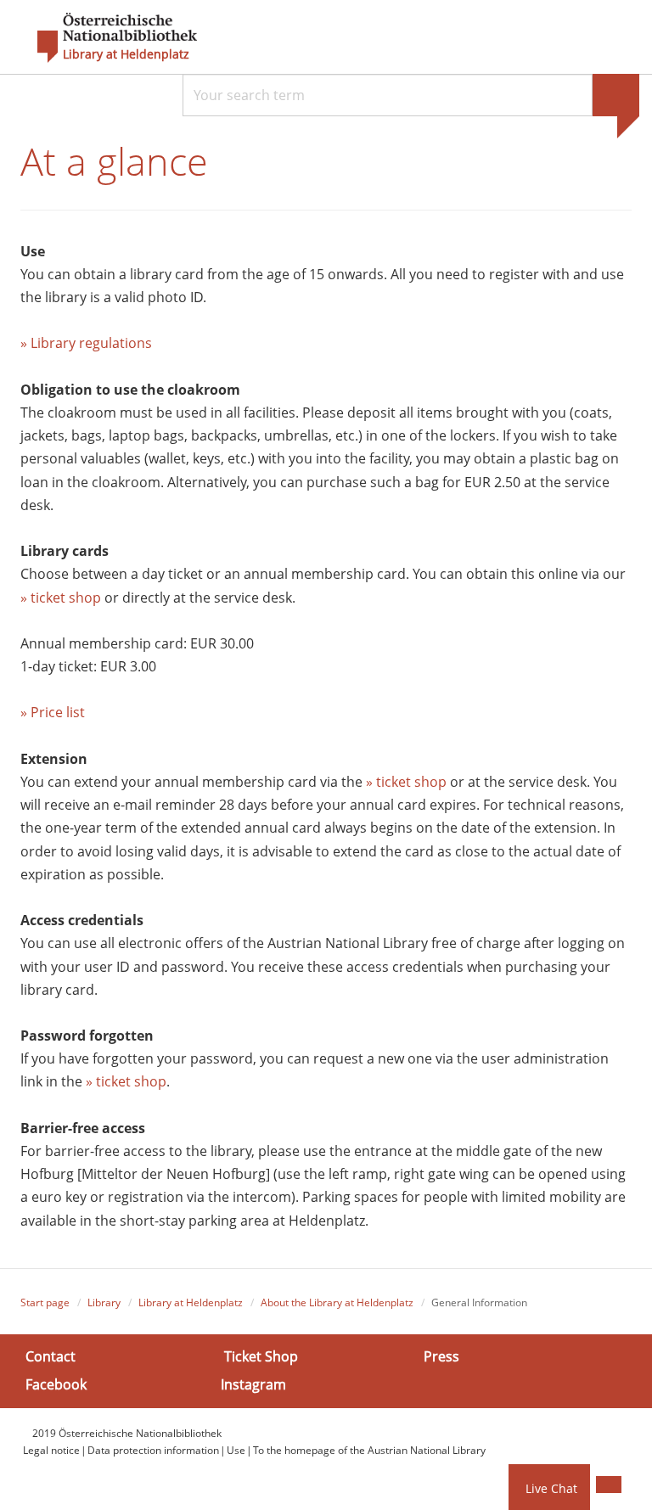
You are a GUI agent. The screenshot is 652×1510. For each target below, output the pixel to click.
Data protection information (153, 1450)
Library (104, 1302)
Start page (45, 1302)
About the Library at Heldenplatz (337, 1302)
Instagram (253, 1384)
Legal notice (51, 1450)
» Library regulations (86, 343)
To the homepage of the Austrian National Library (369, 1450)
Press (441, 1356)
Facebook (56, 1384)
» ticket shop (60, 597)
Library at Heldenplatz (126, 54)
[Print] (608, 1484)
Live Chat (551, 1488)
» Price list (52, 712)
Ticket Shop (261, 1356)
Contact (50, 1356)
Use (236, 1450)
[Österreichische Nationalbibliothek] (108, 38)
